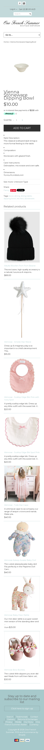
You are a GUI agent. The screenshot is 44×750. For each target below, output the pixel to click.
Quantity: (8, 120)
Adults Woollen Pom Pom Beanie (20, 265)
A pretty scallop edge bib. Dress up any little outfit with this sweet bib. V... (21, 404)
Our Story (28, 722)
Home (6, 42)
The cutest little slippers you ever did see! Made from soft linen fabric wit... (21, 674)
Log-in (12, 9)
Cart (27, 9)
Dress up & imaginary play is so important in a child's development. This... (20, 348)
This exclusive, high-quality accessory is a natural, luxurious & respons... (22, 270)
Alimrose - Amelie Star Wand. (17, 342)
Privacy (9, 722)
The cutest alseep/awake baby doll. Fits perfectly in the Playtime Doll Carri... (20, 566)
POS (17, 732)
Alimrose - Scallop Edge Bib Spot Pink (21, 452)
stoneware (29, 198)
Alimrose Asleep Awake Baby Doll (20, 560)
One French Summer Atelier (22, 723)
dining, (17, 196)
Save (14, 190)
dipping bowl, (10, 198)
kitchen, (20, 198)
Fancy (6, 190)
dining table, (26, 196)
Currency (34, 724)
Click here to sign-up (22, 708)
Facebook (20, 3)
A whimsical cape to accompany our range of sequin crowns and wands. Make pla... (21, 511)
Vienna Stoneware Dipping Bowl (23, 42)
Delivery (11, 719)
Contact (34, 717)
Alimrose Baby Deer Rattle (16, 615)
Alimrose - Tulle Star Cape (16, 505)
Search (17, 14)
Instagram (24, 3)
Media (18, 722)
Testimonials (22, 717)
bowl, (11, 196)
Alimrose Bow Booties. (14, 670)
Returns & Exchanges (28, 719)
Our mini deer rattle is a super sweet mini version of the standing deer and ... (21, 621)
